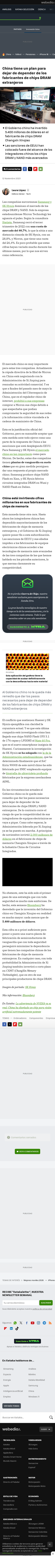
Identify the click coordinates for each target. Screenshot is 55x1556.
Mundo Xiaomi (9, 1460)
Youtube (32, 1322)
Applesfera (8, 1452)
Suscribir (46, 1302)
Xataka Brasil (9, 1527)
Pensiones (30, 54)
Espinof (31, 1467)
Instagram (38, 1322)
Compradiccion (10, 1508)
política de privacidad (42, 1308)
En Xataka (10, 672)
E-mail (41, 169)
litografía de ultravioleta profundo (27, 773)
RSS (50, 1322)
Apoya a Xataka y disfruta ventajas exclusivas (27, 1346)
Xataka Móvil (9, 1448)
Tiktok (17, 1328)
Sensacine (33, 1463)
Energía (7, 1379)
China (8, 54)
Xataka (6, 1444)
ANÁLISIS (6, 9)
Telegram (44, 1322)
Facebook (25, 169)
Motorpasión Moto (36, 1486)
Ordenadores (20, 1018)
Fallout (18, 54)
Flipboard (35, 169)
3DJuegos (32, 1444)
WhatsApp (15, 1322)
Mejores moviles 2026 (34, 1280)
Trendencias (9, 1500)
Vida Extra (33, 1448)
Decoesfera (8, 1504)
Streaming (8, 1368)
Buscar (51, 1417)
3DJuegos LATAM (36, 1523)
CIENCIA (42, 9)
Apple (6, 1385)
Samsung (33, 1385)
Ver (29, 1151)
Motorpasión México (37, 1535)
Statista (7, 222)
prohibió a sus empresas (29, 400)
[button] (20, 190)
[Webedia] (48, 2)
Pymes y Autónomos (37, 1504)
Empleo (7, 1396)
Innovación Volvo (33, 29)
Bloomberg (34, 905)
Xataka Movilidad (36, 1379)
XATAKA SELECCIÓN (24, 9)
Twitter (30, 169)
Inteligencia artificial (13, 1390)
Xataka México (10, 1523)
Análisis (32, 1368)
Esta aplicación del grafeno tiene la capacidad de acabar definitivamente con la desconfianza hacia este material (27, 678)
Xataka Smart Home (12, 1456)
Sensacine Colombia (37, 1531)
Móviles (32, 1374)
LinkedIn (11, 1328)
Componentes (36, 1018)
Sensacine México (36, 1527)
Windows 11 (33, 1396)
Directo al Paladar (11, 1482)
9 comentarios (13, 169)
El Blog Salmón (35, 1500)
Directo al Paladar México (11, 1537)
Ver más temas (11, 1405)
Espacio (7, 1374)
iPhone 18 (44, 54)
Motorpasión (34, 1482)
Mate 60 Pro (42, 740)
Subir (44, 1429)
